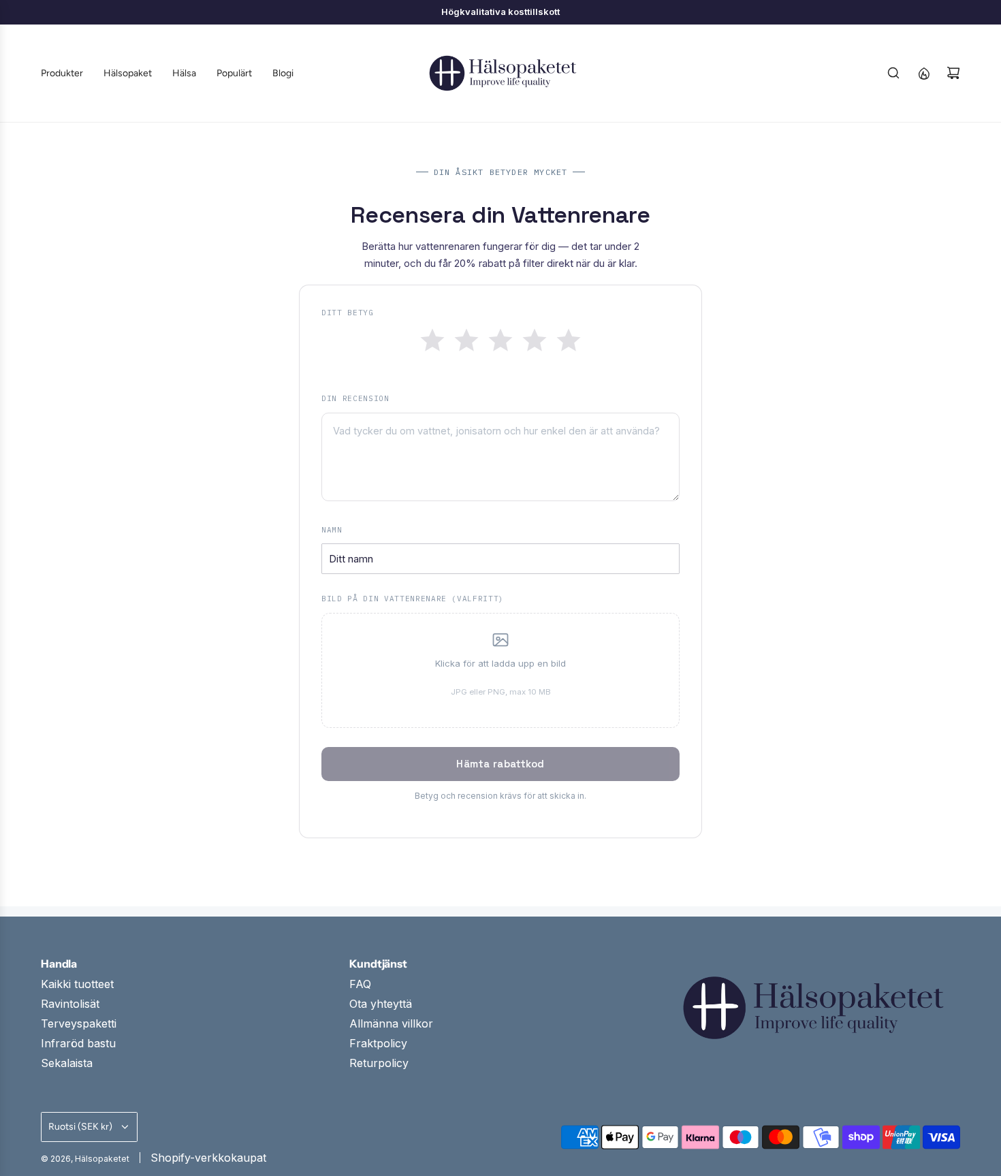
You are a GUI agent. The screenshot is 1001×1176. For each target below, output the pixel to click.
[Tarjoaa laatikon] (923, 73)
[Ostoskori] (953, 73)
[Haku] (893, 73)
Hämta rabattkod (500, 763)
